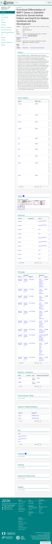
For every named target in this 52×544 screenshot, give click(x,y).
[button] (21, 218)
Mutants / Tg (21, 505)
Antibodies (20, 506)
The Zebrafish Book (33, 507)
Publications (20, 511)
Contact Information (22, 527)
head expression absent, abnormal (41, 306)
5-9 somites (31, 279)
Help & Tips (20, 519)
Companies (41, 512)
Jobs (40, 505)
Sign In (49, 2)
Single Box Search (22, 522)
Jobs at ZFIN (21, 529)
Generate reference (32, 35)
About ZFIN (20, 524)
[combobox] (30, 2)
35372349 (24, 47)
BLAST (30, 513)
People (40, 509)
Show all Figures (21, 206)
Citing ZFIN (20, 526)
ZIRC (30, 509)
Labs (40, 511)
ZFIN (30, 515)
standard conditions (25, 281)
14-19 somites (32, 334)
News (40, 501)
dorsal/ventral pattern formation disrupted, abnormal (42, 337)
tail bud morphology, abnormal (41, 331)
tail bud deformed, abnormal (41, 359)
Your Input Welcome (45, 542)
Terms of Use (47, 533)
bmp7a (42, 237)
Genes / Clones (21, 501)
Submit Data (31, 503)
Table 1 (46, 289)
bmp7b (42, 221)
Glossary (20, 521)
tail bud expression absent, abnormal (41, 324)
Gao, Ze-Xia (25, 37)
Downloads (31, 501)
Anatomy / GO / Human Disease (21, 509)
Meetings (41, 503)
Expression (20, 503)
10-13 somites (32, 303)
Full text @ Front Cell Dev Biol (36, 47)
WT (39, 229)
